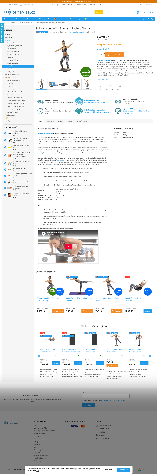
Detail (147, 311)
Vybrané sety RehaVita (14, 46)
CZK (141, 5)
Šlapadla (10, 57)
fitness (59, 160)
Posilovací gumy (12, 63)
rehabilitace (42, 154)
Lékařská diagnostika (12, 75)
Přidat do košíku (115, 55)
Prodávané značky (40, 458)
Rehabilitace (9, 37)
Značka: (90, 32)
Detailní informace (102, 79)
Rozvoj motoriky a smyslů (16, 106)
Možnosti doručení (103, 49)
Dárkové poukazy (13, 112)
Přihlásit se (88, 405)
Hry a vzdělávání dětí (14, 109)
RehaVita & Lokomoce (41, 455)
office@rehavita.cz (105, 426)
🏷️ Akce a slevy (10, 115)
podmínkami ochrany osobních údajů (113, 400)
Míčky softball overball (14, 54)
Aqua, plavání (11, 49)
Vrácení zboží (38, 436)
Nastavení (108, 470)
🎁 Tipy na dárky (10, 77)
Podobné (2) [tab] (50, 121)
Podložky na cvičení (13, 66)
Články (36, 442)
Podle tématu (11, 95)
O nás (53, 5)
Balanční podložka (103, 60)
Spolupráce (37, 453)
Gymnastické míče (13, 60)
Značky (7, 121)
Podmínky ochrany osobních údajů (89, 5)
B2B (35, 447)
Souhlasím (124, 470)
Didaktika (8, 34)
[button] (50, 368)
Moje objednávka (39, 433)
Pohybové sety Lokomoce (15, 43)
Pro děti (10, 83)
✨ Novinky (9, 118)
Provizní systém (39, 450)
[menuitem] (7, 19)
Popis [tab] (40, 121)
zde (37, 471)
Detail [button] (56, 363)
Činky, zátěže (11, 72)
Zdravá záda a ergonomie (16, 103)
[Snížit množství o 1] (104, 56)
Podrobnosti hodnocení (76, 32)
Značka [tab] (70, 121)
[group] (50, 356)
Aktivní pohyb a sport (15, 98)
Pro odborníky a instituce (16, 92)
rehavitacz (102, 432)
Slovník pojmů (38, 461)
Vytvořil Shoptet (147, 469)
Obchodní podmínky (66, 5)
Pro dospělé (12, 86)
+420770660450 (104, 438)
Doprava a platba (39, 439)
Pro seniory (11, 89)
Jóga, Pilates (11, 69)
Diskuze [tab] (60, 121)
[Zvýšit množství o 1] (104, 53)
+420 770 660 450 (104, 429)
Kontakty (37, 444)
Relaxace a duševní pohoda (17, 101)
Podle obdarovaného (14, 80)
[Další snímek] (90, 56)
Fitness (7, 40)
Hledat (99, 12)
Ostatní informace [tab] (82, 121)
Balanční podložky (13, 52)
